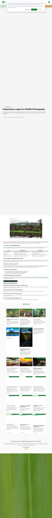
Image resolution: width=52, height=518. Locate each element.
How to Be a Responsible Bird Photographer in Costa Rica (38, 445)
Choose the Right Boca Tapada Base (10, 281)
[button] (26, 495)
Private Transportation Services (12, 368)
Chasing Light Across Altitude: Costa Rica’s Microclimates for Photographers (25, 349)
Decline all (40, 9)
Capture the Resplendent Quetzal (25, 386)
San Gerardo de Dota (36, 319)
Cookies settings (27, 9)
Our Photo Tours (3, 5)
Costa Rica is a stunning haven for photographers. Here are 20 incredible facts (25, 406)
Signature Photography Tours (38, 386)
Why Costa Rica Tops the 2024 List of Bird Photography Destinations (25, 445)
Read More (8, 374)
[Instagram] (49, 2)
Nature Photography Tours (24, 368)
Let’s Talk (2, 6)
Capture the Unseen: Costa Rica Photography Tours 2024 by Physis (12, 445)
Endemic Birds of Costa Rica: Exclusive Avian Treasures (38, 485)
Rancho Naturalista (10, 424)
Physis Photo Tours (5, 117)
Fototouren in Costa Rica (11, 405)
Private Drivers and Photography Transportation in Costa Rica (38, 329)
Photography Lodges (10, 117)
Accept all (34, 9)
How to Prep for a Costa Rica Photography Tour (24, 424)
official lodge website (8, 247)
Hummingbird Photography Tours (12, 386)
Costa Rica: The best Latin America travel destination (12, 465)
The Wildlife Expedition (24, 319)
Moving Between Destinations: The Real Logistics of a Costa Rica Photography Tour (39, 426)
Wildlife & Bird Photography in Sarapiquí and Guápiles (38, 368)
